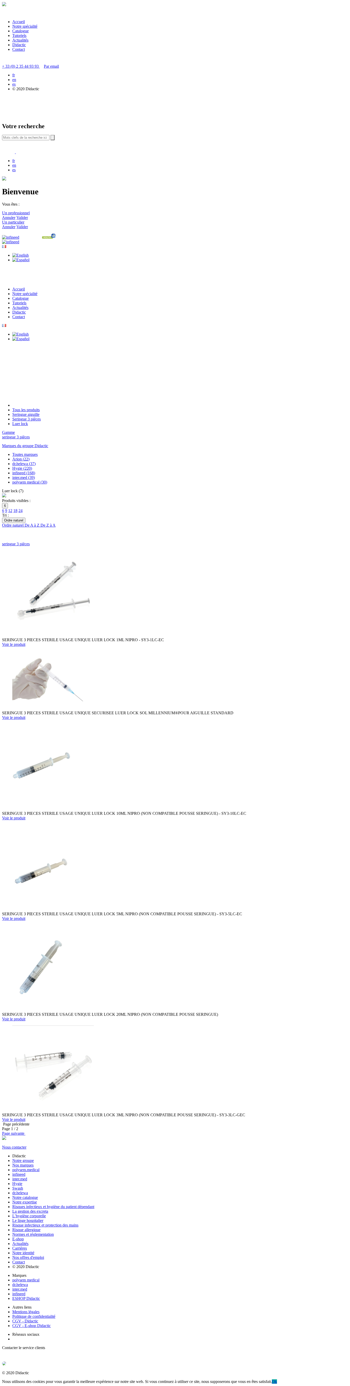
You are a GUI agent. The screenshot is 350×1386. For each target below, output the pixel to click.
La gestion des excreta (30, 1211)
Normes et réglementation (33, 1234)
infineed (18, 1174)
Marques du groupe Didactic (25, 446)
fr (13, 75)
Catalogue (20, 31)
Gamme (8, 432)
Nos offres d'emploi (28, 1257)
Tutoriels (19, 35)
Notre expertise (24, 1202)
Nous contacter (14, 1147)
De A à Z (32, 525)
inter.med (19, 1179)
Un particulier (13, 222)
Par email (51, 66)
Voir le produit (13, 644)
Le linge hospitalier (27, 1220)
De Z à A (48, 525)
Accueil (18, 21)
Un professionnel (16, 213)
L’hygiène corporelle (29, 1216)
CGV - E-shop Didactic (31, 1325)
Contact (18, 49)
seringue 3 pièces (16, 437)
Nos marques (23, 1165)
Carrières (19, 1248)
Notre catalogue (25, 1197)
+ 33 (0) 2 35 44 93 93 (21, 66)
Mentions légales (25, 1312)
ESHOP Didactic (26, 1298)
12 (10, 510)
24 (20, 510)
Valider (22, 217)
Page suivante (13, 1133)
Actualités (20, 40)
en (14, 79)
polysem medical (25, 1280)
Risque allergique (26, 1230)
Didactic (19, 45)
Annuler (8, 217)
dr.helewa (20, 1193)
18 (15, 510)
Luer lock (20, 423)
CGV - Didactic (25, 1321)
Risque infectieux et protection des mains (45, 1225)
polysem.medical (25, 1170)
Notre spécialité (24, 26)
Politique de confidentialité (33, 1316)
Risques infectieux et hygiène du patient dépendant (53, 1206)
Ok (274, 1381)
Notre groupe (23, 1160)
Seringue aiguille (25, 414)
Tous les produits (26, 410)
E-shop (18, 1239)
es (14, 84)
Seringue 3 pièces (26, 419)
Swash (17, 1188)
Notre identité (23, 1253)
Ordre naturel (13, 525)
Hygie (17, 1183)
